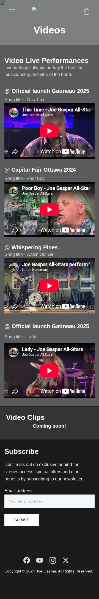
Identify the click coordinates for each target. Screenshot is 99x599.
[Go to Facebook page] (26, 560)
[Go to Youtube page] (39, 560)
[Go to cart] (86, 12)
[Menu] (12, 11)
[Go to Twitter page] (65, 560)
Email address (18, 490)
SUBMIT (21, 520)
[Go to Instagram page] (53, 560)
